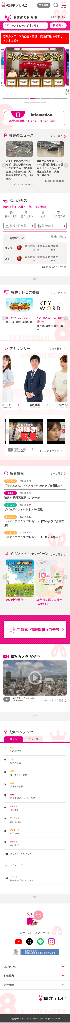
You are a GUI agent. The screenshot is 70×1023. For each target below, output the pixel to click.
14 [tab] (34, 104)
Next (66, 165)
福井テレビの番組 (25, 292)
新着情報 (17, 473)
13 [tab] (28, 104)
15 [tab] (39, 104)
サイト (13, 739)
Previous (4, 165)
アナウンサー (20, 348)
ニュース (33, 739)
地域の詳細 (57, 236)
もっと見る (56, 136)
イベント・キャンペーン (29, 553)
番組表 (45, 5)
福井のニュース (21, 135)
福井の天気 (18, 200)
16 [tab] (44, 104)
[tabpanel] (35, 72)
